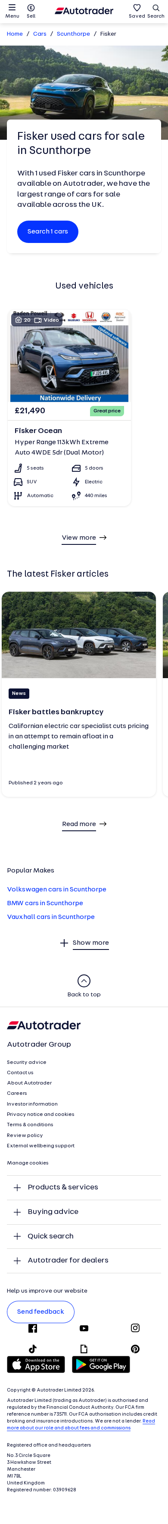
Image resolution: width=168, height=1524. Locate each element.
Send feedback (40, 1312)
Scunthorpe (73, 34)
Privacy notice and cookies (41, 1114)
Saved (137, 16)
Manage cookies (28, 1163)
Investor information (32, 1104)
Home (15, 34)
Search (156, 16)
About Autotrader (29, 1083)
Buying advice (53, 1212)
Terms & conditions (30, 1125)
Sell (31, 16)
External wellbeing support (41, 1146)
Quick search (51, 1236)
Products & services (63, 1187)
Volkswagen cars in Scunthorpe (56, 889)
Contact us (20, 1072)
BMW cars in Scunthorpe (45, 903)
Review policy (25, 1135)
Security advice (27, 1062)
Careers (17, 1093)
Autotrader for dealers (68, 1261)
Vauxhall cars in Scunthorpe (51, 917)
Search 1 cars (48, 231)
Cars (40, 34)
